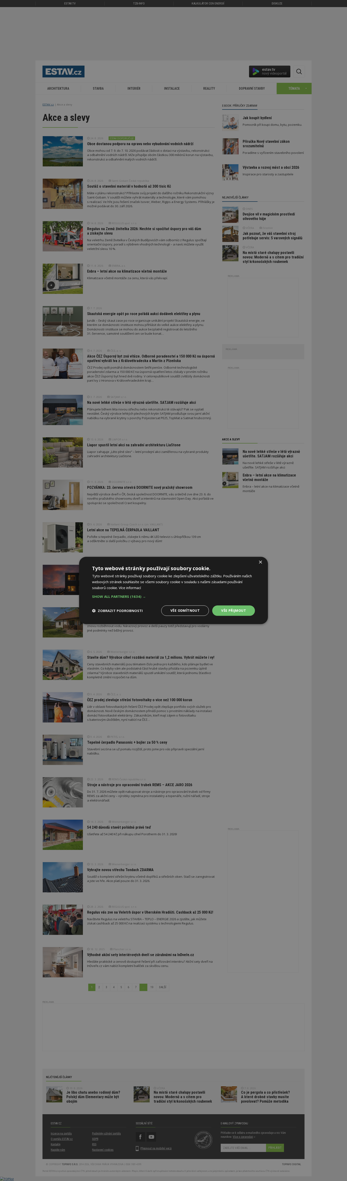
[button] (173, 596)
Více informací (130, 587)
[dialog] (173, 590)
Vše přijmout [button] (233, 610)
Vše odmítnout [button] (185, 610)
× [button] (260, 562)
